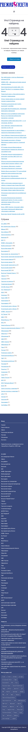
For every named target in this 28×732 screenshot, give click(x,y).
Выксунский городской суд (9, 265)
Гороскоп (3, 278)
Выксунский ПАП (6, 270)
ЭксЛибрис (4, 405)
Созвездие (4, 372)
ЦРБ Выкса (16, 715)
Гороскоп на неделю (7, 281)
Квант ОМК (4, 298)
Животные (8, 691)
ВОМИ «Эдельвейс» (7, 243)
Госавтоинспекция (6, 284)
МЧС (2, 322)
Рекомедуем (5, 366)
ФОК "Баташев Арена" (7, 383)
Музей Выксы (5, 320)
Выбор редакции (6, 245)
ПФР (2, 358)
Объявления (4, 336)
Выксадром (4, 251)
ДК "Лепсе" (9, 688)
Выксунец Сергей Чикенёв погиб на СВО (12, 214)
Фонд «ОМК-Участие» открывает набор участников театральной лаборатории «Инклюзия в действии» (12, 209)
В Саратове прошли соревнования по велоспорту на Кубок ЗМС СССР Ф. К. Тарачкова (11, 156)
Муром (12, 694)
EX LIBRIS (4, 223)
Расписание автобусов (7, 361)
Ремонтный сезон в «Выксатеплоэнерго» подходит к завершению (13, 95)
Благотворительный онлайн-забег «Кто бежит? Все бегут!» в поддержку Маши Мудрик (12, 89)
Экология (4, 399)
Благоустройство (6, 234)
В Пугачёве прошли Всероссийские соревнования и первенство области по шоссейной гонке (12, 149)
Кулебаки (22, 691)
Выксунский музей (6, 267)
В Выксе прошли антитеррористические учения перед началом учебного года (12, 162)
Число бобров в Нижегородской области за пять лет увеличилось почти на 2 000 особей (13, 136)
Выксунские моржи (6, 262)
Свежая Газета (17, 727)
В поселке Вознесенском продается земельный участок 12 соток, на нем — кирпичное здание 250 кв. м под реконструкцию (12, 201)
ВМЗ (12, 682)
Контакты (3, 439)
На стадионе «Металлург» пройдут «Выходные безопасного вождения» (11, 167)
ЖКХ (2, 292)
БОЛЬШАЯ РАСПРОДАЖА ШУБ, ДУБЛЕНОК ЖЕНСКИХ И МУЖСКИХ (13, 110)
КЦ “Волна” (4, 314)
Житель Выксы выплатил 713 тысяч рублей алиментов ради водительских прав (13, 172)
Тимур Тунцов (5, 377)
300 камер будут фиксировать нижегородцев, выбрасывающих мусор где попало (13, 178)
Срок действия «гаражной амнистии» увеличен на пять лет (11, 127)
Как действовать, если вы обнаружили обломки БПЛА (12, 78)
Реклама (3, 364)
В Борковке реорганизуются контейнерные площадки (13, 194)
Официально (4, 344)
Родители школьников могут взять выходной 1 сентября (11, 105)
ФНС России (9, 715)
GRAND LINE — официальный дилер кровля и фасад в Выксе (13, 83)
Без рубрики (4, 232)
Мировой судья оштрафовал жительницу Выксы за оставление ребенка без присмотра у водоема (13, 116)
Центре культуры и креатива (9, 391)
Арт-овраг (21, 676)
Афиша (3, 229)
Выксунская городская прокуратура (11, 256)
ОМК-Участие (5, 342)
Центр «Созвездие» (6, 718)
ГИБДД (3, 276)
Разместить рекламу (8, 67)
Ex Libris (3, 676)
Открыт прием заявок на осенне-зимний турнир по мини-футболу (12, 100)
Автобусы (15, 676)
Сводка (20, 712)
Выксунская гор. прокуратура (9, 254)
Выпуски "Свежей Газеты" (8, 273)
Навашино (18, 694)
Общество (4, 333)
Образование (5, 331)
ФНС (2, 380)
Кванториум (4, 300)
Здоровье (4, 295)
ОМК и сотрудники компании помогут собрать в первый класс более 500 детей (13, 184)
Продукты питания (11, 709)
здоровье (14, 718)
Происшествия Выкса (7, 355)
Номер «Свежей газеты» (7, 700)
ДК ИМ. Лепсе (5, 287)
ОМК (2, 339)
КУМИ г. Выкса (5, 311)
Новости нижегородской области (10, 328)
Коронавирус (5, 303)
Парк (2, 347)
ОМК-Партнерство (21, 700)
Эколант (3, 396)
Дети (22, 688)
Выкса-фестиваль (6, 248)
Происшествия (20, 709)
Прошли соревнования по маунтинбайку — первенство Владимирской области (13, 131)
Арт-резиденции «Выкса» (8, 226)
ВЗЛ (2, 240)
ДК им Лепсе (16, 688)
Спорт (2, 375)
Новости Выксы (5, 325)
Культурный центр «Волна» (9, 306)
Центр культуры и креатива (9, 388)
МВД (2, 317)
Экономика (4, 402)
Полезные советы (6, 353)
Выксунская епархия (7, 259)
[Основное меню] (14, 11)
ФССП (3, 385)
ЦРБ (2, 394)
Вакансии (3, 237)
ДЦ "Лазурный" (5, 289)
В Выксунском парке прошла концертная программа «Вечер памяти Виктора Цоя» (13, 189)
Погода (3, 350)
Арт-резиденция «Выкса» (7, 679)
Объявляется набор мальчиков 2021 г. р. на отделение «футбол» (13, 122)
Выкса (16, 682)
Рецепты (3, 369)
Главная (3, 425)
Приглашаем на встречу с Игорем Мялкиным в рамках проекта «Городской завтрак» (13, 142)
